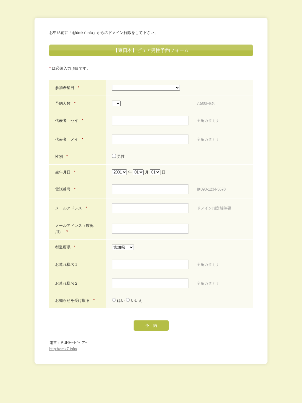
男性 (120, 156)
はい (121, 300)
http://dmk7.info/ (63, 349)
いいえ (136, 300)
